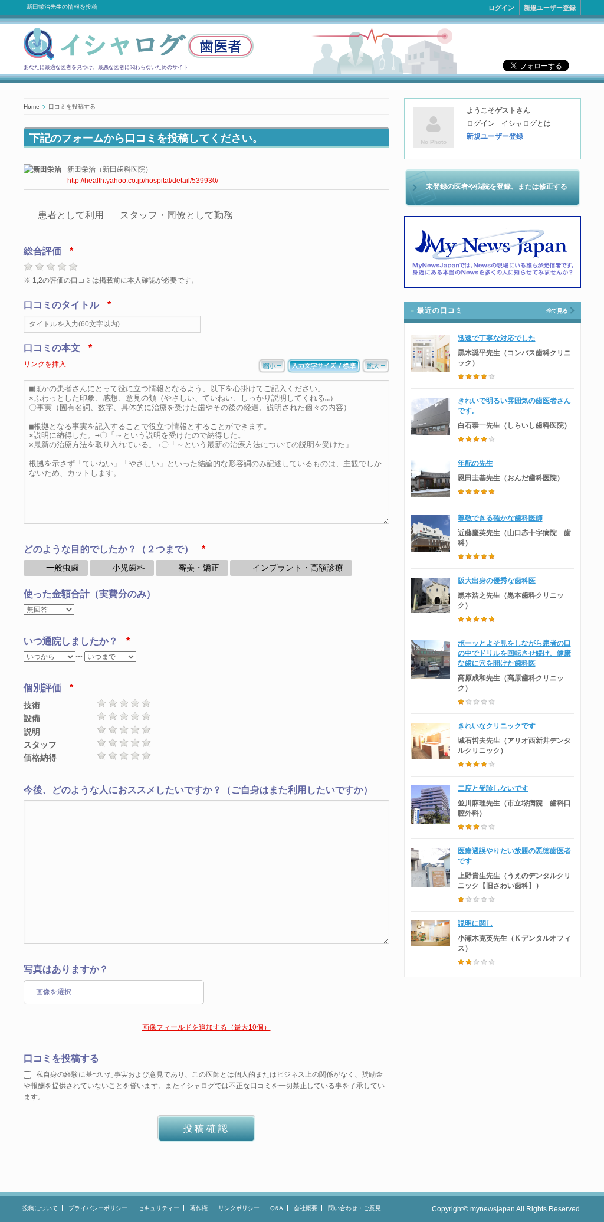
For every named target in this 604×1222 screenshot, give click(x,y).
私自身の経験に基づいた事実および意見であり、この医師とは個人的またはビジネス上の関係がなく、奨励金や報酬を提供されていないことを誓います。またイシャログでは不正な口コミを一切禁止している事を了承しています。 (204, 1085)
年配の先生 (475, 463)
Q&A (276, 1208)
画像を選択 (53, 992)
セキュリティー (158, 1208)
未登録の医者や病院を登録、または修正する (496, 186)
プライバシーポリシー (97, 1208)
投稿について (40, 1208)
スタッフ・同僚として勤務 (176, 215)
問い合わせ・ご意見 (354, 1208)
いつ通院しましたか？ (71, 641)
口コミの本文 (52, 348)
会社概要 (305, 1208)
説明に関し (475, 923)
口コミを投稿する (61, 1058)
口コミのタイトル (61, 305)
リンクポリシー (239, 1208)
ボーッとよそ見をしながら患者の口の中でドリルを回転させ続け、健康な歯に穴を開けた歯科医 (514, 653)
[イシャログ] (139, 58)
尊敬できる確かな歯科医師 (500, 518)
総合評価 (42, 251)
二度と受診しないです (493, 788)
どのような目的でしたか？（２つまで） (108, 549)
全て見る (556, 310)
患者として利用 (71, 215)
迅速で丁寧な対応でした (497, 338)
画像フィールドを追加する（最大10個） (206, 1027)
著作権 (199, 1208)
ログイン (501, 7)
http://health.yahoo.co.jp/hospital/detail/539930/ (142, 180)
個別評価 (42, 688)
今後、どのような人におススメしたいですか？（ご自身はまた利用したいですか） (198, 790)
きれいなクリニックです (497, 726)
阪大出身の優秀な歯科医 (497, 580)
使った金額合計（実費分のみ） (90, 594)
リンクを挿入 (45, 364)
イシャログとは (526, 123)
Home (32, 106)
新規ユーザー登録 (550, 7)
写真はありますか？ (66, 969)
